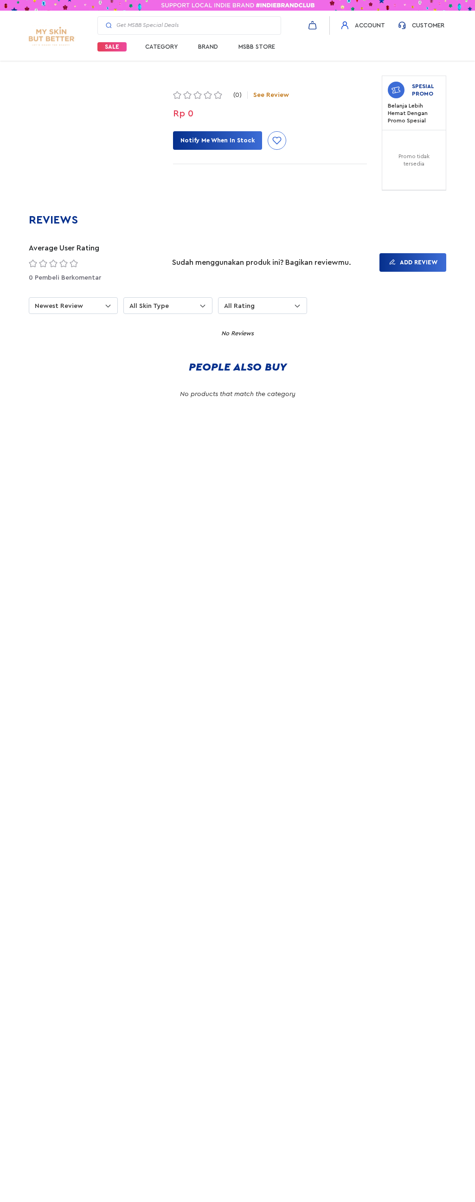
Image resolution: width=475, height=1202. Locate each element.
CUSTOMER (428, 25)
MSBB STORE (256, 47)
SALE (112, 47)
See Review (271, 95)
